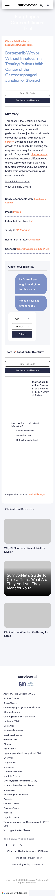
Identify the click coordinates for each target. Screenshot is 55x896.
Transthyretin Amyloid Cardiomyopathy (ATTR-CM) (27, 824)
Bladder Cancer (11, 698)
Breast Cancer (11, 703)
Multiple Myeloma (13, 772)
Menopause (9, 790)
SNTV (9, 851)
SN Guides (43, 851)
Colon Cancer (10, 726)
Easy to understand (25, 431)
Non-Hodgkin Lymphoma (16, 795)
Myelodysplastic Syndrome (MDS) (20, 781)
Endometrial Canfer (13, 730)
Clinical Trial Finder (15, 41)
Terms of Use (19, 858)
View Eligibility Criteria (18, 186)
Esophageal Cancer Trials (19, 45)
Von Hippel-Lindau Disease (17, 830)
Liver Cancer (10, 758)
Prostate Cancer (12, 808)
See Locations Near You (27, 100)
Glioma (7, 744)
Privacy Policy (35, 858)
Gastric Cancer (11, 740)
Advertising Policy (21, 865)
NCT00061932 (23, 230)
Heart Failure (10, 749)
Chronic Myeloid (12, 712)
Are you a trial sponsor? (25, 494)
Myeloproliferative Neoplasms (19, 785)
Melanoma (9, 767)
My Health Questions (25, 851)
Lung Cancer (10, 762)
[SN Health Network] (27, 684)
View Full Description (17, 181)
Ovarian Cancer (11, 804)
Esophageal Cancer (13, 735)
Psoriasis (8, 799)
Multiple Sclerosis (13, 776)
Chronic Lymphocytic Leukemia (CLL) (22, 708)
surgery (9, 141)
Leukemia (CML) (12, 721)
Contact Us (37, 865)
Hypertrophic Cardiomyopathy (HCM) (22, 753)
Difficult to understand (26, 440)
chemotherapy (39, 154)
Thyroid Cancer (11, 818)
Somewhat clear (23, 435)
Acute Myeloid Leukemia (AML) (19, 694)
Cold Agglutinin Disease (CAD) (19, 717)
